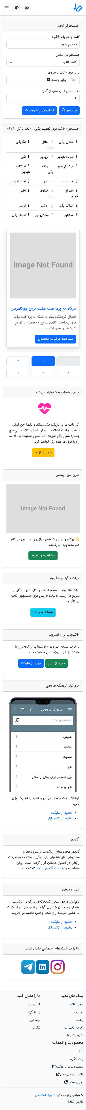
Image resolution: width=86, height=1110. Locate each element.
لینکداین (35, 1020)
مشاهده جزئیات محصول (55, 339)
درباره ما (78, 1012)
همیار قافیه (76, 1004)
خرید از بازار (56, 663)
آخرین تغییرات (73, 1027)
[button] (27, 8)
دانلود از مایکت (62, 813)
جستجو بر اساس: (67, 55)
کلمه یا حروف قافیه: (66, 37)
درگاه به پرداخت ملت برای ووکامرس (43, 308)
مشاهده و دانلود (43, 555)
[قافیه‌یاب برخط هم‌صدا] (77, 8)
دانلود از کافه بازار (60, 818)
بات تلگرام (76, 1059)
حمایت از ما (43, 452)
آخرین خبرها (75, 1035)
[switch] (71, 80)
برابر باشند (58, 80)
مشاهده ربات (43, 612)
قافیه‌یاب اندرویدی (71, 1074)
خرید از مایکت (31, 663)
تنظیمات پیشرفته (41, 110)
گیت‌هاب (34, 1004)
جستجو (71, 110)
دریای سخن (75, 1082)
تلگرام (36, 1027)
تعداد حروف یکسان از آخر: (61, 91)
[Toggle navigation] (7, 8)
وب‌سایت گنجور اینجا (52, 868)
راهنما (79, 1020)
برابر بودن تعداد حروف (63, 73)
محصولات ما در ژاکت (69, 1066)
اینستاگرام (34, 1012)
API (81, 1051)
